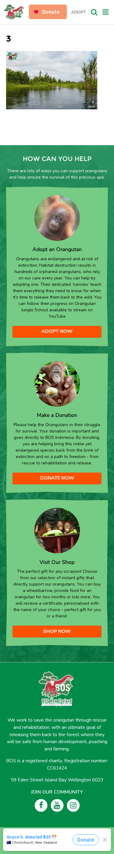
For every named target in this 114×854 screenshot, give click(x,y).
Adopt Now (57, 331)
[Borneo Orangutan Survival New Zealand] (17, 12)
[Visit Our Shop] (57, 530)
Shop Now (57, 631)
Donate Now (57, 478)
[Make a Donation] (57, 383)
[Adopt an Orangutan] (57, 217)
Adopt (78, 12)
